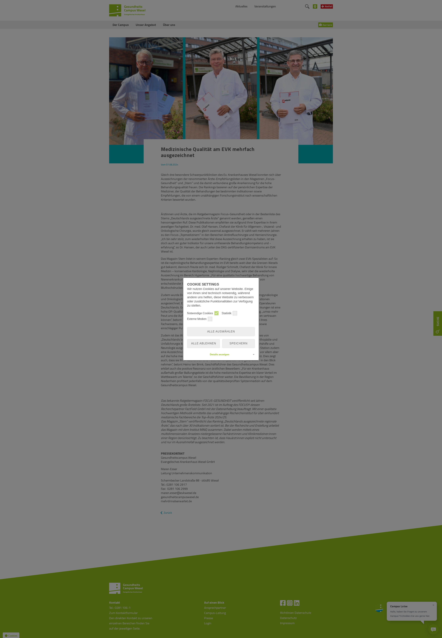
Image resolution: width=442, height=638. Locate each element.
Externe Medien (196, 318)
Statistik (226, 313)
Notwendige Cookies (200, 313)
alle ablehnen (203, 343)
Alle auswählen (221, 331)
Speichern (238, 343)
